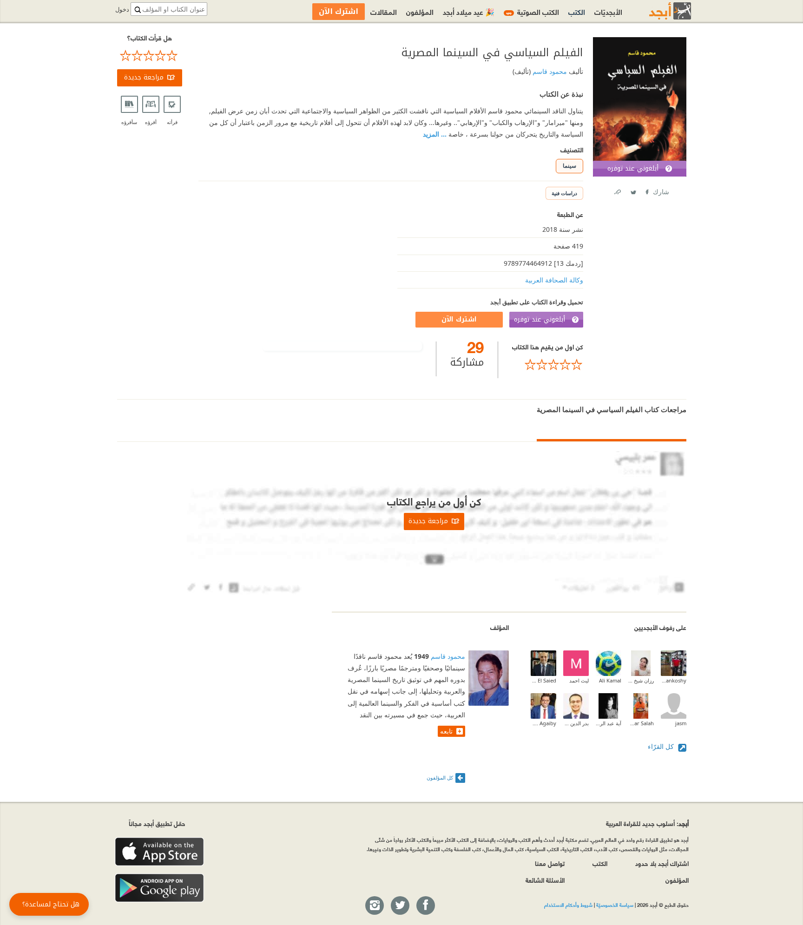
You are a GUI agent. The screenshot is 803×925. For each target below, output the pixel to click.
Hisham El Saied (543, 680)
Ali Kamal (610, 680)
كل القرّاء (662, 746)
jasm (680, 723)
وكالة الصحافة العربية (554, 280)
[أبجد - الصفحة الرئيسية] (658, 11)
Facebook (646, 190)
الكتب (576, 11)
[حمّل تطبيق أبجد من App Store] (159, 851)
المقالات (383, 11)
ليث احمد (579, 680)
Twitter (633, 190)
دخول (122, 9)
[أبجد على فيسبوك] (425, 906)
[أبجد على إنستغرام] (374, 906)
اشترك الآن (459, 319)
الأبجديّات (608, 11)
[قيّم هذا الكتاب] (547, 365)
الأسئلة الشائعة (545, 880)
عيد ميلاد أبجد (468, 11)
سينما (569, 166)
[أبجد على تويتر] (399, 906)
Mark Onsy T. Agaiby (543, 723)
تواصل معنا (550, 863)
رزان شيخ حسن (641, 680)
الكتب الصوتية (532, 11)
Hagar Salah (641, 723)
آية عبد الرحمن (608, 723)
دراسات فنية (564, 193)
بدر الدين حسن (576, 723)
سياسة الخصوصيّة (614, 904)
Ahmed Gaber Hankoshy (673, 680)
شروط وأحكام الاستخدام (568, 904)
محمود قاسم (549, 71)
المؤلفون (420, 11)
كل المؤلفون (440, 777)
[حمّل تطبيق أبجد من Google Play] (159, 888)
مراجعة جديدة (144, 77)
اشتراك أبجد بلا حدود (662, 863)
